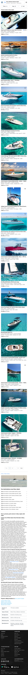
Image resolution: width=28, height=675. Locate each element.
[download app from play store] (5, 667)
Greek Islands (17, 654)
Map (13, 6)
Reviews (16, 639)
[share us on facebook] (4, 661)
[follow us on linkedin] (8, 661)
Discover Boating (17, 640)
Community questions (18, 642)
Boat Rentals (17, 634)
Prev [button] (6, 468)
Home (2, 473)
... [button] (15, 468)
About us (3, 633)
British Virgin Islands (5, 651)
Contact (2, 637)
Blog (2, 634)
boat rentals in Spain (14, 561)
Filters (4, 6)
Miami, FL (16, 652)
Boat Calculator (17, 637)
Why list (16, 636)
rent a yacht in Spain (19, 598)
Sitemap (10, 673)
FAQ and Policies (4, 636)
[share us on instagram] (6, 661)
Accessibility (15, 673)
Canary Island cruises (5, 600)
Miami (2, 650)
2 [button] (12, 468)
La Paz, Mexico (17, 648)
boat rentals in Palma (13, 569)
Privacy (2, 673)
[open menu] (27, 2)
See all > (3, 655)
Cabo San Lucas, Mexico (19, 650)
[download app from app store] (15, 667)
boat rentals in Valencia (10, 577)
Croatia (2, 652)
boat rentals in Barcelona (18, 572)
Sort (24, 6)
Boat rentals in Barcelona (6, 603)
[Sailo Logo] (2, 2)
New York (3, 648)
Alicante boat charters (5, 604)
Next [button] (22, 468)
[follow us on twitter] (2, 661)
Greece (2, 654)
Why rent (16, 633)
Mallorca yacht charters (6, 602)
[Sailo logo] (3, 670)
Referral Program (17, 643)
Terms (6, 673)
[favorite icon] (25, 12)
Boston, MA (16, 651)
